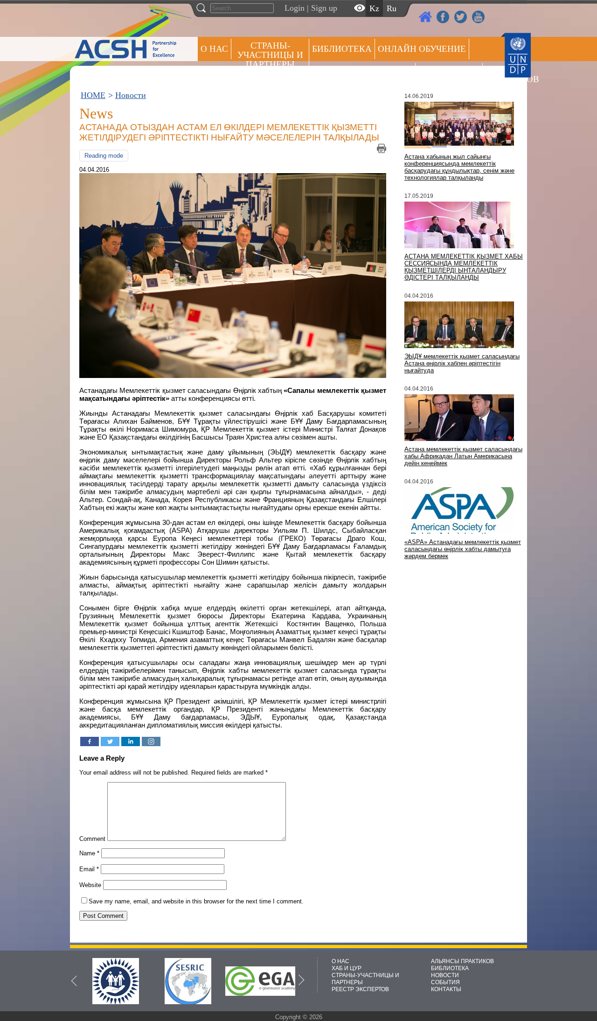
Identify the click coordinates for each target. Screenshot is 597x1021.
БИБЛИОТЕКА (450, 968)
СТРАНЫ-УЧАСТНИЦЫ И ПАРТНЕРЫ (270, 55)
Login (295, 8)
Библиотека (342, 49)
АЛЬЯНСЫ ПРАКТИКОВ (462, 961)
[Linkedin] (130, 741)
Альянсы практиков (362, 73)
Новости (130, 95)
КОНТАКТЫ (446, 989)
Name (89, 853)
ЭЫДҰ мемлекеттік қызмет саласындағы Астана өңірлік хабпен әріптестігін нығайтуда (462, 363)
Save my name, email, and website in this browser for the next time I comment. (196, 901)
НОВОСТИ (445, 975)
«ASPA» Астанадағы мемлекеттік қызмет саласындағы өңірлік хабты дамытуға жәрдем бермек (462, 548)
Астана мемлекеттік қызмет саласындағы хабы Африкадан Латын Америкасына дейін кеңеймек (463, 456)
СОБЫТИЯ (445, 982)
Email (89, 869)
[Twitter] (110, 741)
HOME (93, 95)
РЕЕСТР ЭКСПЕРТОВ (502, 74)
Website (90, 884)
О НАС (214, 49)
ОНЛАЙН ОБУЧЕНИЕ (422, 49)
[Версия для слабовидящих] (360, 8)
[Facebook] (89, 741)
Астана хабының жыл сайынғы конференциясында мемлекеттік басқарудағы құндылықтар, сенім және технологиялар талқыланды (459, 167)
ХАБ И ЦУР (346, 968)
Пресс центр (448, 73)
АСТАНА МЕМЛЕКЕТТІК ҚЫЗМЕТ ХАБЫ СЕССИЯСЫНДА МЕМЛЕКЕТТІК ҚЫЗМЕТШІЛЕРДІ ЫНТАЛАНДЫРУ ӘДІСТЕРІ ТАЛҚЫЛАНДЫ (463, 267)
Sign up (324, 8)
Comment (92, 838)
